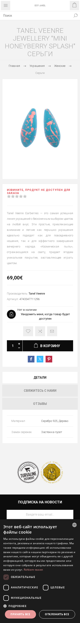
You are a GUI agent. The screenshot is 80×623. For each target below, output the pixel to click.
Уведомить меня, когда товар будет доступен (45, 316)
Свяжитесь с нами (40, 390)
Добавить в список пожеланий (28, 331)
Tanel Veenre (37, 293)
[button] (40, 605)
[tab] (40, 378)
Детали (40, 377)
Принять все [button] (20, 614)
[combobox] (35, 15)
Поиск (75, 15)
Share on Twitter (40, 359)
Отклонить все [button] (57, 614)
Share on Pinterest (49, 359)
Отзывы (40, 403)
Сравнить (40, 331)
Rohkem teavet (33, 570)
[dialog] (40, 571)
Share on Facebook (31, 359)
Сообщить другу (52, 331)
